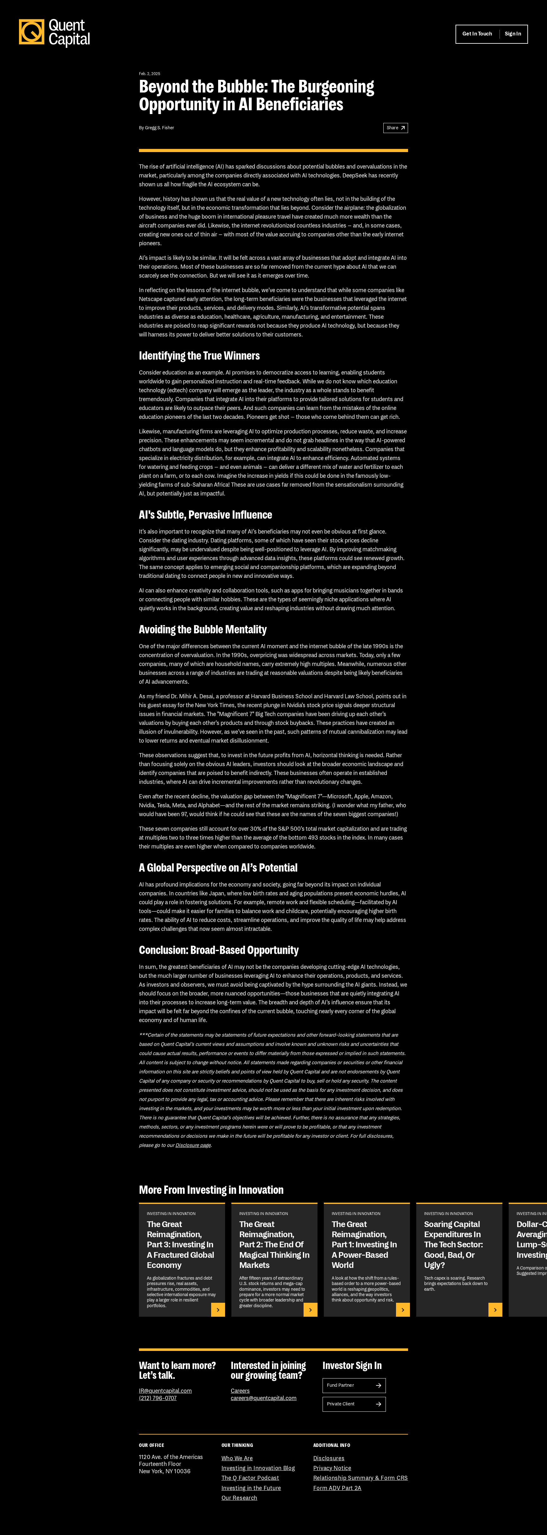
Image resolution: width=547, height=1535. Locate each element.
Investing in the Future (251, 1488)
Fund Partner (340, 1385)
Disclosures (329, 1458)
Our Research (240, 1498)
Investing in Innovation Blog (258, 1468)
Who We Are (237, 1458)
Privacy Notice (332, 1468)
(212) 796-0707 (158, 1398)
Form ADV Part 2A (337, 1488)
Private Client (341, 1404)
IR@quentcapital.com (165, 1391)
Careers (240, 1391)
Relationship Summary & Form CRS (360, 1478)
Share (392, 128)
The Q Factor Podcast (250, 1478)
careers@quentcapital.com (264, 1398)
